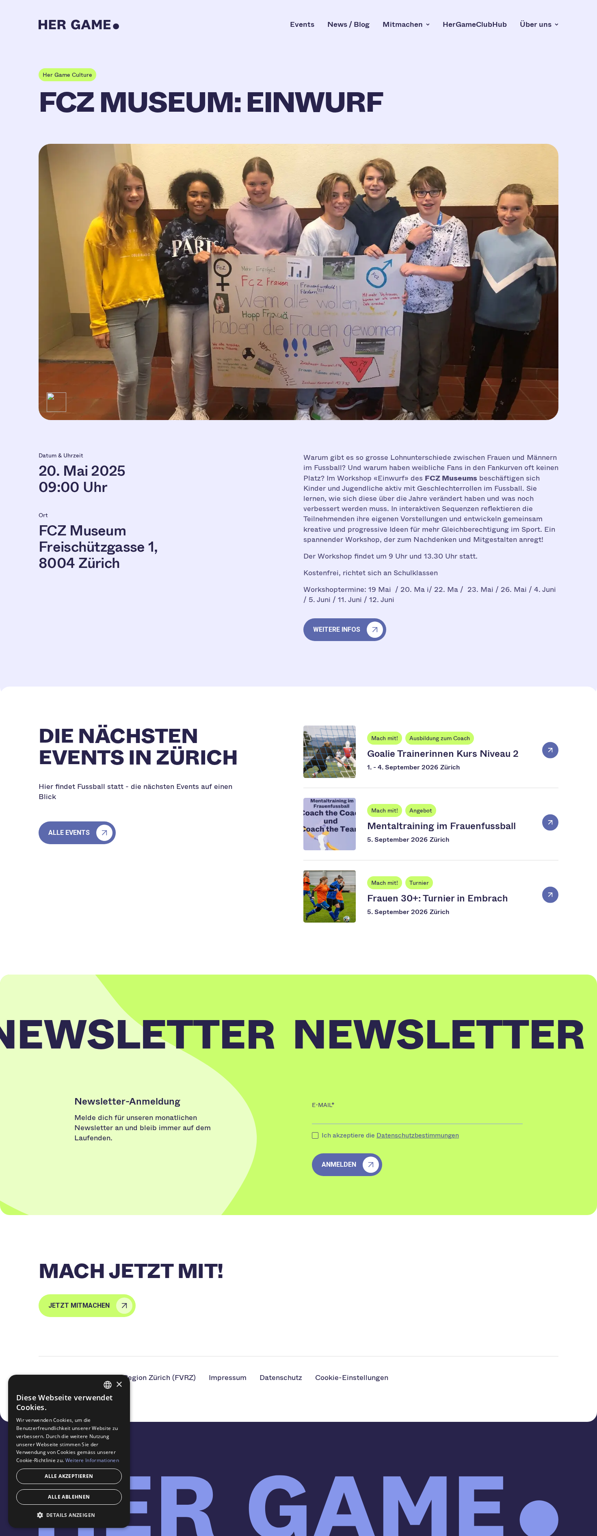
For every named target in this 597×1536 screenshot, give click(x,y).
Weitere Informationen (92, 1460)
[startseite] (79, 24)
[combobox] (108, 1385)
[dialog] (69, 1451)
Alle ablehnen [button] (69, 1496)
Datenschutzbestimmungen (417, 1135)
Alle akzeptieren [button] (69, 1476)
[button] (69, 1515)
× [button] (119, 1385)
